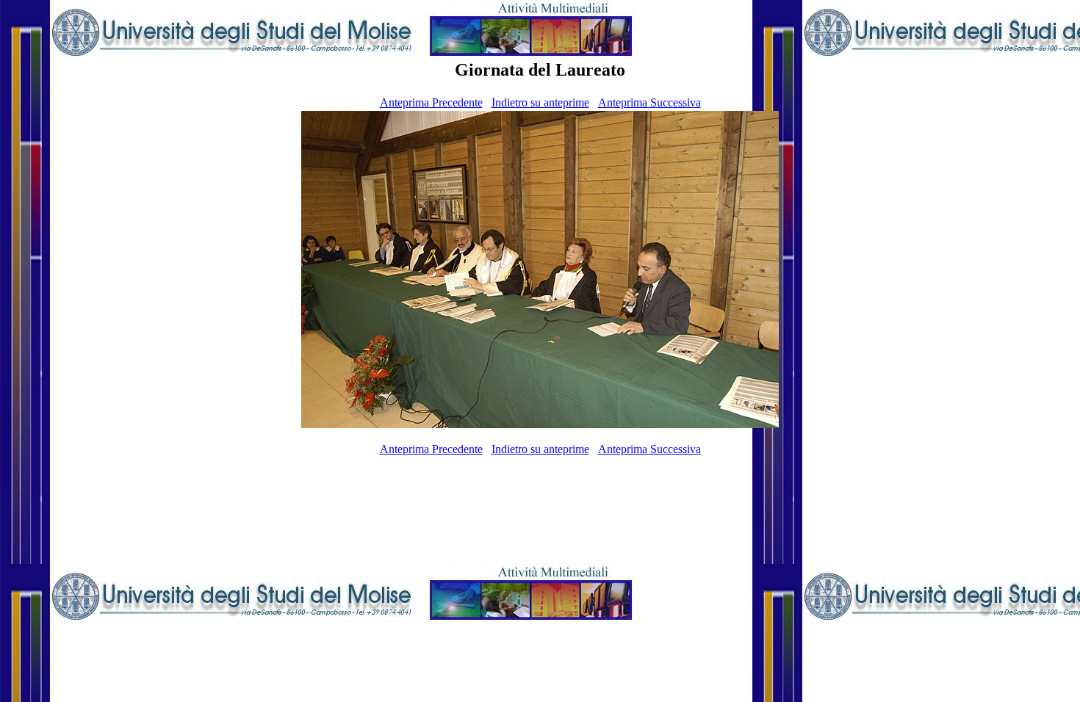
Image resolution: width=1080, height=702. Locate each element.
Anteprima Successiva (649, 102)
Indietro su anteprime (540, 102)
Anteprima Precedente (431, 102)
